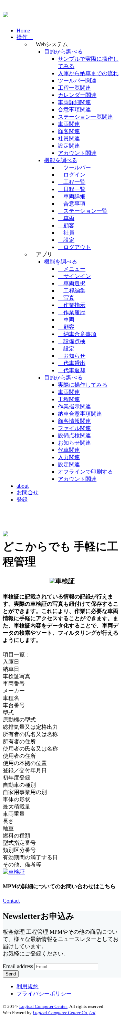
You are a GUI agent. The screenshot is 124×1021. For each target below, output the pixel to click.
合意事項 (71, 204)
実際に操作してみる (82, 385)
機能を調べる (60, 160)
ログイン (71, 175)
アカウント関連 (77, 153)
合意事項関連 (74, 109)
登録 (22, 500)
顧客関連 (69, 131)
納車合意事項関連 (80, 414)
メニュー (71, 269)
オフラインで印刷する (85, 472)
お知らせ (71, 356)
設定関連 (69, 146)
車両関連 (69, 124)
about (23, 486)
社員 (66, 233)
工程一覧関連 (74, 88)
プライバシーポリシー (44, 994)
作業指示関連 (74, 406)
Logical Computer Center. (43, 1006)
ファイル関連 (74, 428)
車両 (66, 218)
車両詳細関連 (74, 102)
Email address (18, 966)
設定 (66, 240)
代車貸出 (71, 363)
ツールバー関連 (77, 80)
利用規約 (28, 986)
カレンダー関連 (77, 95)
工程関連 (69, 399)
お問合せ (28, 492)
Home (23, 30)
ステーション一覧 (82, 211)
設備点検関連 (74, 435)
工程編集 (71, 291)
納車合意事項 (77, 334)
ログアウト (74, 247)
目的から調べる (63, 51)
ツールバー (74, 167)
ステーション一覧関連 (85, 117)
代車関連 (69, 450)
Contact (11, 901)
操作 (25, 37)
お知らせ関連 (74, 443)
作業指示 (71, 305)
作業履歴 (71, 312)
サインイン (74, 276)
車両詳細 (71, 196)
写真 (66, 298)
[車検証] (14, 872)
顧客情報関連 (74, 421)
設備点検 (71, 341)
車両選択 (71, 283)
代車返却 (71, 370)
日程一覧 (71, 189)
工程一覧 (71, 182)
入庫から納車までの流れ (88, 73)
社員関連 (69, 138)
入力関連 (69, 457)
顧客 (66, 225)
